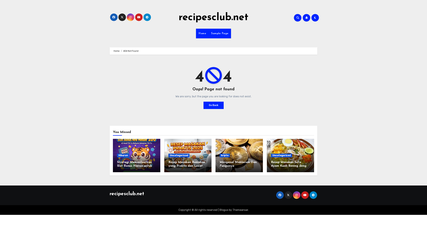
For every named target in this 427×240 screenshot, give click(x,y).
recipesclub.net (213, 18)
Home (202, 33)
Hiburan (123, 155)
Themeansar (240, 210)
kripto (225, 155)
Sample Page (220, 33)
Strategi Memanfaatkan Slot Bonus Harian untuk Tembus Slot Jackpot (134, 166)
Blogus (224, 210)
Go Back (213, 105)
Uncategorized (179, 155)
